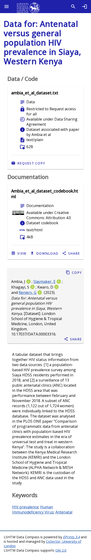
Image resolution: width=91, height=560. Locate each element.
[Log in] (84, 6)
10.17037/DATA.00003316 (33, 334)
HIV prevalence (25, 507)
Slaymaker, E (44, 281)
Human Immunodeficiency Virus (33, 509)
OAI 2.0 (60, 550)
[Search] (73, 6)
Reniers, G (27, 292)
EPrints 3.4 (71, 537)
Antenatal (63, 512)
